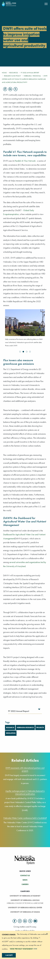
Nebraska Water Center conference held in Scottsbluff (25, 818)
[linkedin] (25, 921)
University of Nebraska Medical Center (25, 907)
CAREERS (25, 884)
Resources (13, 73)
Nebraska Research (25, 727)
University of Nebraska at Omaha (25, 912)
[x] (30, 921)
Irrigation (11, 733)
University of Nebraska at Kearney (25, 896)
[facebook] (15, 921)
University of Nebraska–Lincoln (25, 900)
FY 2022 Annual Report (30, 73)
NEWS (25, 880)
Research (10, 727)
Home (4, 73)
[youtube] (35, 921)
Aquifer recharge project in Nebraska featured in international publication (25, 792)
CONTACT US (25, 875)
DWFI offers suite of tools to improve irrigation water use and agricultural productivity (24, 79)
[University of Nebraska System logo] (25, 861)
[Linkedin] (10, 89)
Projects (40, 727)
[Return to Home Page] (9, 3)
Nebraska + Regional (32, 76)
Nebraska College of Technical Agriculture (25, 903)
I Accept (9, 955)
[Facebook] (5, 89)
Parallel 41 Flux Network (25, 160)
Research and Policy (12, 76)
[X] (15, 89)
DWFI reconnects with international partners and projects (25, 769)
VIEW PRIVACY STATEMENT (21, 949)
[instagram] (20, 921)
